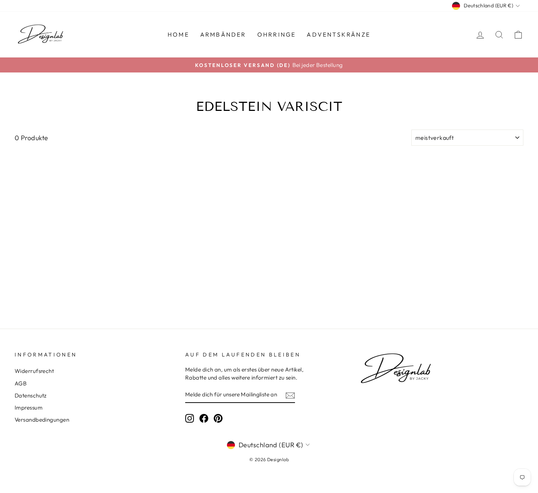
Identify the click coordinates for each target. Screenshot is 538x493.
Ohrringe (276, 34)
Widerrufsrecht (34, 370)
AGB (21, 383)
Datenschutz (31, 395)
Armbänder (223, 34)
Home (178, 34)
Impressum (28, 407)
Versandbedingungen (42, 419)
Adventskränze (338, 34)
